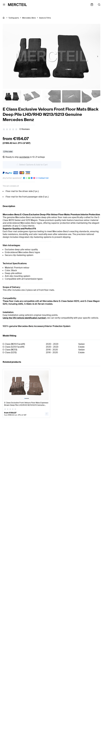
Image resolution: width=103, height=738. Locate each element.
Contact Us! (43, 178)
